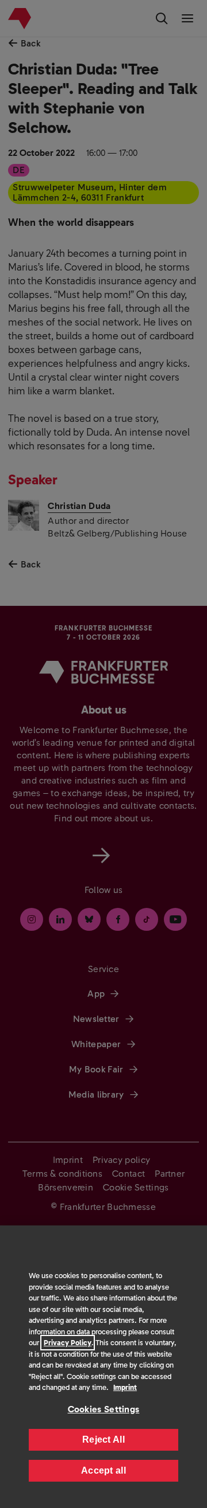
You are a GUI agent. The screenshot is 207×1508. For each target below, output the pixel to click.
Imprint (125, 1387)
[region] (103, 1366)
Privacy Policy (67, 1342)
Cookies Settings (104, 1409)
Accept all (103, 1470)
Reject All (103, 1439)
